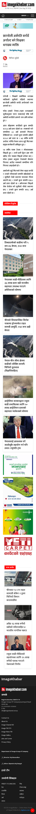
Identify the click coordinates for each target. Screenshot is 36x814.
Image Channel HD (8, 725)
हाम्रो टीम (6, 770)
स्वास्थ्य (22, 790)
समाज (3, 801)
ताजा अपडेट (10, 567)
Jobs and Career (7, 738)
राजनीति (4, 790)
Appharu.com (25, 810)
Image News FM (7, 731)
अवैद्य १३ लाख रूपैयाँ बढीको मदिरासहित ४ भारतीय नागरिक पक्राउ (16, 627)
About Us (5, 721)
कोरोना (19, 20)
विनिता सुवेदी (14, 58)
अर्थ (3, 797)
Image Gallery (6, 735)
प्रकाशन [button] (24, 15)
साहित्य (22, 794)
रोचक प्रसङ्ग (23, 787)
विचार (3, 794)
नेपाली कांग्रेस (30, 20)
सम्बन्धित (7, 213)
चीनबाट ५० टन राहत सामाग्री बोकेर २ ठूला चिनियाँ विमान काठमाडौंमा (15, 595)
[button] (32, 15)
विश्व (21, 783)
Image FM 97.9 (6, 728)
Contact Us (5, 718)
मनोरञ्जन (22, 797)
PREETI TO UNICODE (9, 783)
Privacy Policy (6, 742)
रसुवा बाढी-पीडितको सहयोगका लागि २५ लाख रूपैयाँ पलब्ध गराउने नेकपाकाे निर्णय (17, 659)
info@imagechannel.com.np (10, 711)
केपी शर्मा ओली (9, 20)
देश (3, 787)
